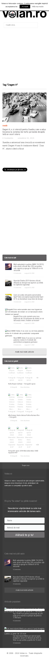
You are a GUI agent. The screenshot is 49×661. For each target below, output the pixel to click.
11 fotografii (13, 387)
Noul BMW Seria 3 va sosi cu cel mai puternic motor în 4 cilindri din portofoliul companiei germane (27, 340)
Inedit (4, 125)
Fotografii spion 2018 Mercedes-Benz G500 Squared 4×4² (23, 452)
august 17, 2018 (29, 345)
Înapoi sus (26, 465)
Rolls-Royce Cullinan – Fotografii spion (22, 384)
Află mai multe (38, 7)
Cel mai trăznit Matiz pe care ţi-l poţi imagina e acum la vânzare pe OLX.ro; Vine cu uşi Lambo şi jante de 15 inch (27, 638)
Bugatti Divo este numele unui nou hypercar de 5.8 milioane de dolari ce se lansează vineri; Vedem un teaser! (29, 318)
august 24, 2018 (29, 273)
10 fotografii (13, 420)
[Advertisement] (24, 56)
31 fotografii (13, 456)
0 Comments (7, 138)
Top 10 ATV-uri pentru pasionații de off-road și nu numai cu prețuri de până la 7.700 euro (28, 616)
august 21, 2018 (29, 323)
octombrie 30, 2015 (26, 138)
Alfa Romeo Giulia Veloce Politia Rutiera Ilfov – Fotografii (24, 416)
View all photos (24, 387)
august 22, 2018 (29, 302)
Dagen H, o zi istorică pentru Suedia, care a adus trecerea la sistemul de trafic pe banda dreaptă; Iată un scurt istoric (24, 132)
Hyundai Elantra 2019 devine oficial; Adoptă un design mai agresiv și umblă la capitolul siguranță (28, 283)
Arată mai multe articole (24, 352)
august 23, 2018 (29, 287)
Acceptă (25, 7)
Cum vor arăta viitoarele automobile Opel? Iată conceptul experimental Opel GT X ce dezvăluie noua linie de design (28, 297)
